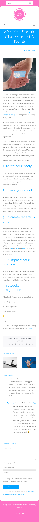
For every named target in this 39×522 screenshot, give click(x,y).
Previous (27, 50)
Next (33, 50)
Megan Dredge (11, 403)
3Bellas (19, 507)
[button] (4, 362)
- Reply (28, 378)
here (11, 249)
